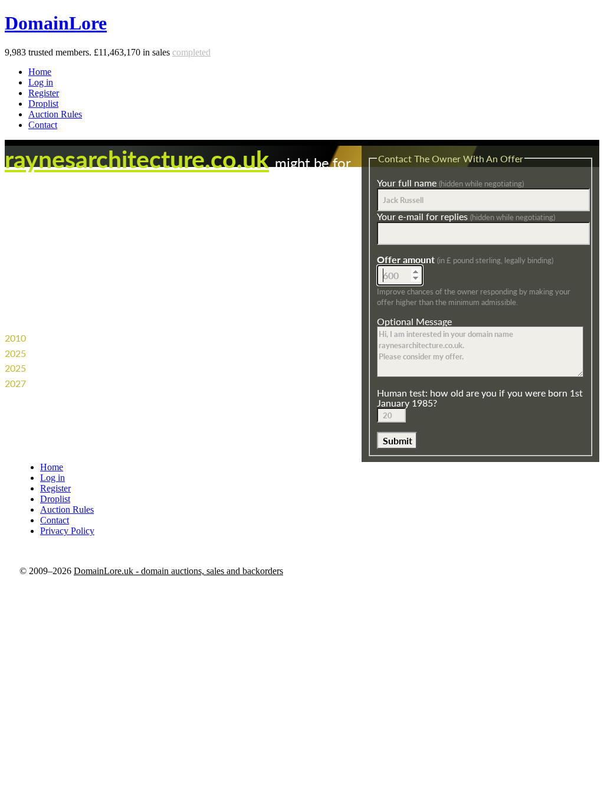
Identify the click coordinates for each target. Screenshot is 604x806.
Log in (40, 82)
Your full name (450, 182)
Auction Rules (55, 114)
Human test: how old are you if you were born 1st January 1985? (480, 397)
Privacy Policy (67, 531)
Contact (42, 125)
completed (191, 52)
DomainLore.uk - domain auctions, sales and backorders (178, 571)
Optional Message (414, 321)
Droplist (43, 104)
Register (43, 93)
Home (39, 72)
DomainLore (56, 23)
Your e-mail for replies (466, 216)
